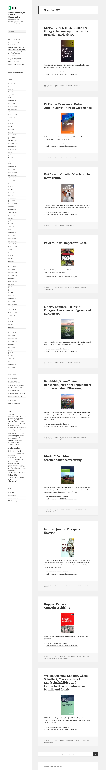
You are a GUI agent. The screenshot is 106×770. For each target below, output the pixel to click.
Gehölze (22, 435)
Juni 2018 (10, 353)
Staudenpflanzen (60, 439)
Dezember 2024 (12, 140)
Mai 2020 (10, 292)
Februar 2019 (12, 333)
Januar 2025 (11, 138)
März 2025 (11, 132)
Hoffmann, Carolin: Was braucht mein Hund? (67, 176)
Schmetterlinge (19, 465)
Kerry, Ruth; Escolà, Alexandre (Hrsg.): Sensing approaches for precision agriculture (66, 31)
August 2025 (11, 118)
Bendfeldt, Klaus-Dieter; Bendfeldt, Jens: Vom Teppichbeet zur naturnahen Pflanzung (67, 384)
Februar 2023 (12, 198)
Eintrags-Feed (12, 495)
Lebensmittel (11, 453)
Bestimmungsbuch (14, 420)
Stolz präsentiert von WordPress (53, 766)
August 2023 (11, 181)
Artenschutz (20, 418)
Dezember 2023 (12, 172)
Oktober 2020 (12, 278)
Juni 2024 (10, 155)
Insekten (12, 440)
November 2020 (12, 275)
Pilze (19, 463)
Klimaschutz (20, 440)
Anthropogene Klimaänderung (17, 416)
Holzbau (11, 438)
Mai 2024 (10, 158)
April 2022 (11, 227)
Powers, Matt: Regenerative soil (66, 243)
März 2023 (11, 195)
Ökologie (12, 481)
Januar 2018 (11, 367)
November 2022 (12, 206)
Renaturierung (11, 465)
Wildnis (83, 157)
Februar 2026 (12, 100)
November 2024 (12, 143)
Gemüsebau (12, 437)
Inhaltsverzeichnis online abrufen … (57, 72)
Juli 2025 (10, 120)
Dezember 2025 (12, 106)
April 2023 (11, 192)
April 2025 (11, 129)
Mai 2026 (10, 92)
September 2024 (12, 149)
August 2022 (11, 215)
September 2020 (12, 281)
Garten (12, 431)
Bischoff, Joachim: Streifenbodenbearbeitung (63, 458)
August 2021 (11, 249)
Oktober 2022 (12, 209)
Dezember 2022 (12, 204)
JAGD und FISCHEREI (14, 390)
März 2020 (11, 295)
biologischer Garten (13, 425)
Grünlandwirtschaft (49, 364)
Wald (24, 468)
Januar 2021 (11, 270)
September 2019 (12, 313)
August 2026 (11, 83)
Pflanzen (19, 460)
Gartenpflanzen (13, 435)
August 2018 (11, 347)
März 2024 (11, 163)
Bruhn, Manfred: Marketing (16, 64)
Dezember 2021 (12, 238)
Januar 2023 (11, 201)
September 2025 (12, 115)
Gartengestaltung (16, 433)
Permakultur (11, 459)
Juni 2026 (10, 89)
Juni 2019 (10, 321)
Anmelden (11, 492)
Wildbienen (11, 470)
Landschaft (86, 740)
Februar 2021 (12, 267)
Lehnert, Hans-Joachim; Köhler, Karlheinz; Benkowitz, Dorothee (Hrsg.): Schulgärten (17, 60)
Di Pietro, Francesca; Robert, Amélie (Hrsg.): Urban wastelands (68, 106)
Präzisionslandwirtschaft (51, 87)
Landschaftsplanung (49, 439)
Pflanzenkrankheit (13, 461)
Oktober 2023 (12, 178)
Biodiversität (20, 422)
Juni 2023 (10, 186)
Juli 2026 (10, 86)
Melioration (51, 289)
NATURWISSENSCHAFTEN (15, 396)
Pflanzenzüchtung (12, 463)
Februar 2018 (12, 364)
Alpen (11, 414)
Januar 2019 (11, 335)
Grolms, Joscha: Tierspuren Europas (63, 530)
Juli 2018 (10, 350)
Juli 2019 (10, 318)
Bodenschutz (22, 427)
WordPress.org (12, 501)
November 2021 (12, 241)
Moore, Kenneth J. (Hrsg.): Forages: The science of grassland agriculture (67, 310)
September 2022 (12, 212)
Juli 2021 (10, 252)
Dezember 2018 (12, 338)
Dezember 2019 (12, 304)
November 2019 (12, 307)
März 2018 (11, 361)
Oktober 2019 (12, 310)
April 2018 (11, 358)
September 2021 (12, 247)
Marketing (12, 455)
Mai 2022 (10, 224)
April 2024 (11, 161)
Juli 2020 (10, 287)
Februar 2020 (12, 298)
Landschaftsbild (48, 742)
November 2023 (12, 175)
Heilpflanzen (21, 437)
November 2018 (12, 341)
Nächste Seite (95, 754)
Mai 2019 (10, 324)
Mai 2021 (10, 258)
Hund (72, 225)
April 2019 (11, 327)
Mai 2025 (10, 126)
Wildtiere (46, 587)
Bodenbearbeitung (49, 511)
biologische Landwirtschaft (16, 423)
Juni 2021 (10, 255)
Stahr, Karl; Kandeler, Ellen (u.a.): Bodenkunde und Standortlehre (16, 53)
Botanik (11, 429)
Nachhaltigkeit (14, 458)
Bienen (12, 422)
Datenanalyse (18, 429)
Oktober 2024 (12, 146)
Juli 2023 (10, 183)
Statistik (22, 466)
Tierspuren (86, 585)
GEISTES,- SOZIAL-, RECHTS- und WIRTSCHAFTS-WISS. (75, 656)
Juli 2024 (10, 152)
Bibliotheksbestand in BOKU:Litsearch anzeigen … (62, 74)
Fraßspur (79, 585)
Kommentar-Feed (13, 498)
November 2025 (12, 109)
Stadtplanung (13, 467)
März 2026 (11, 97)
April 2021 (11, 261)
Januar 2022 (11, 235)
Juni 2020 (10, 290)
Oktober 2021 (12, 244)
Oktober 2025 (12, 112)
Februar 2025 (12, 135)
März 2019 (11, 330)
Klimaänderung (13, 442)
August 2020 (11, 284)
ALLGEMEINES (12, 378)
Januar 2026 (11, 103)
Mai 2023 (10, 189)
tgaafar (57, 85)
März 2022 (11, 229)
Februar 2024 (12, 166)
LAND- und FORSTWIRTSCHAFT (17, 393)
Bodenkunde (13, 427)
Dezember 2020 (12, 272)
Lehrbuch (20, 454)
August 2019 (11, 315)
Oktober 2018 (12, 344)
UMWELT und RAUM (14, 403)
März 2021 (11, 264)
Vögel (19, 468)
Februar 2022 (12, 232)
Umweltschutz (12, 468)
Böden (46, 289)
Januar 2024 (11, 169)
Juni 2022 (10, 221)
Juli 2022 (10, 218)
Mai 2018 (10, 356)
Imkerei (16, 438)
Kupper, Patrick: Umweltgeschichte (57, 605)
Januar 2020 (11, 301)
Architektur (12, 418)
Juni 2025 (10, 123)
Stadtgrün (77, 157)
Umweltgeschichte (63, 658)
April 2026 (11, 95)
